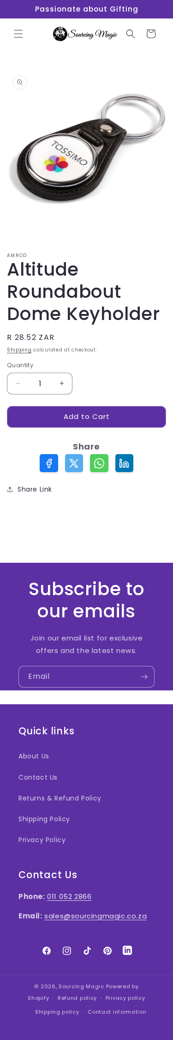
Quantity (20, 365)
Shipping (19, 349)
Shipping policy (57, 1011)
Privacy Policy (42, 839)
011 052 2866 (69, 896)
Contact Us (38, 777)
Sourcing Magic (81, 986)
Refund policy (77, 998)
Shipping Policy (44, 819)
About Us (33, 756)
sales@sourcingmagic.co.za (95, 916)
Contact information (117, 1011)
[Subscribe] (144, 677)
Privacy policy (125, 998)
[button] (18, 34)
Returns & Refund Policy (59, 798)
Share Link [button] (35, 489)
